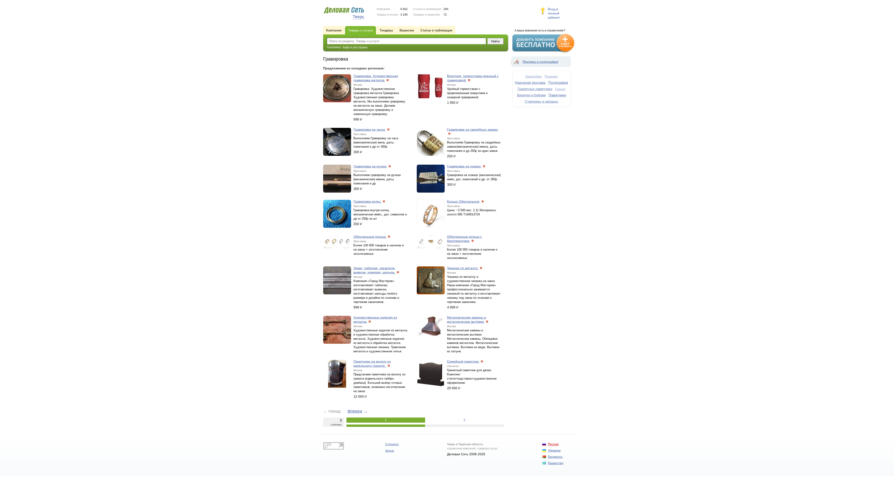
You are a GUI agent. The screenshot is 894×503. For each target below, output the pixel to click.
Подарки (551, 76)
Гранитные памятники (535, 89)
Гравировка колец (367, 201)
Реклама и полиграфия (540, 62)
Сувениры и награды (541, 101)
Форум (389, 450)
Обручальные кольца (370, 236)
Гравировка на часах (369, 129)
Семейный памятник (463, 361)
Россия (553, 444)
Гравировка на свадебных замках (472, 129)
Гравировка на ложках (464, 166)
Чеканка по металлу (463, 268)
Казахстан (555, 463)
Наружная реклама (530, 83)
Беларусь (555, 457)
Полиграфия (558, 83)
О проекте (392, 444)
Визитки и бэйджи (531, 95)
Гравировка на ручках (370, 166)
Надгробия (533, 76)
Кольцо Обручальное (463, 201)
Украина (554, 450)
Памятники (557, 95)
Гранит (560, 89)
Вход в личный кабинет (554, 13)
